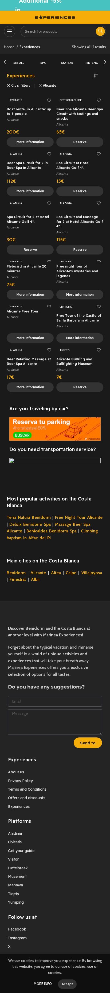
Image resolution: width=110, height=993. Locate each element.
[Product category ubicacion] (19, 60)
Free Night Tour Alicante (79, 517)
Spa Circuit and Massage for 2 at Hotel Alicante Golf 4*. (79, 221)
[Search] (100, 31)
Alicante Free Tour (22, 311)
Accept (67, 984)
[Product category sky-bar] (67, 60)
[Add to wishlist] (49, 100)
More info (43, 984)
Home (9, 46)
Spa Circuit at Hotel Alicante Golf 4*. (72, 165)
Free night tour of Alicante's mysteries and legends (77, 271)
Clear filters (20, 85)
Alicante (49, 85)
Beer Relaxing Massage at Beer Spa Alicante (29, 361)
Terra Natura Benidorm (29, 517)
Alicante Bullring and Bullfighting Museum (74, 361)
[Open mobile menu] (9, 31)
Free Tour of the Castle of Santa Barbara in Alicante (78, 317)
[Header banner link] (55, 5)
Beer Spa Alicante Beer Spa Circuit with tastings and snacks (79, 113)
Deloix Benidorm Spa (30, 524)
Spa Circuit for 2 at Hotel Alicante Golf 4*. (28, 219)
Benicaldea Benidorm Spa (51, 530)
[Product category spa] (43, 60)
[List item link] (55, 772)
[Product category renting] (91, 60)
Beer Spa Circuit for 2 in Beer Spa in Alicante (27, 165)
